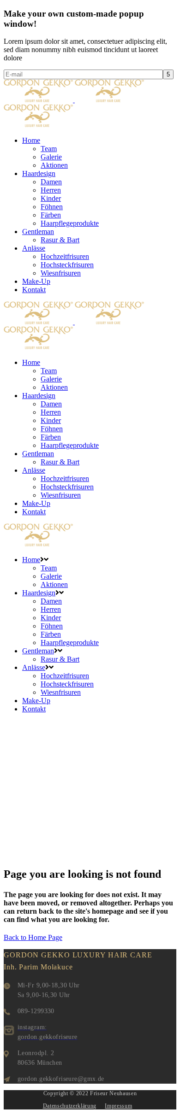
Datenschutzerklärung (69, 1106)
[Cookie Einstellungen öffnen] (16, 1103)
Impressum (118, 1106)
